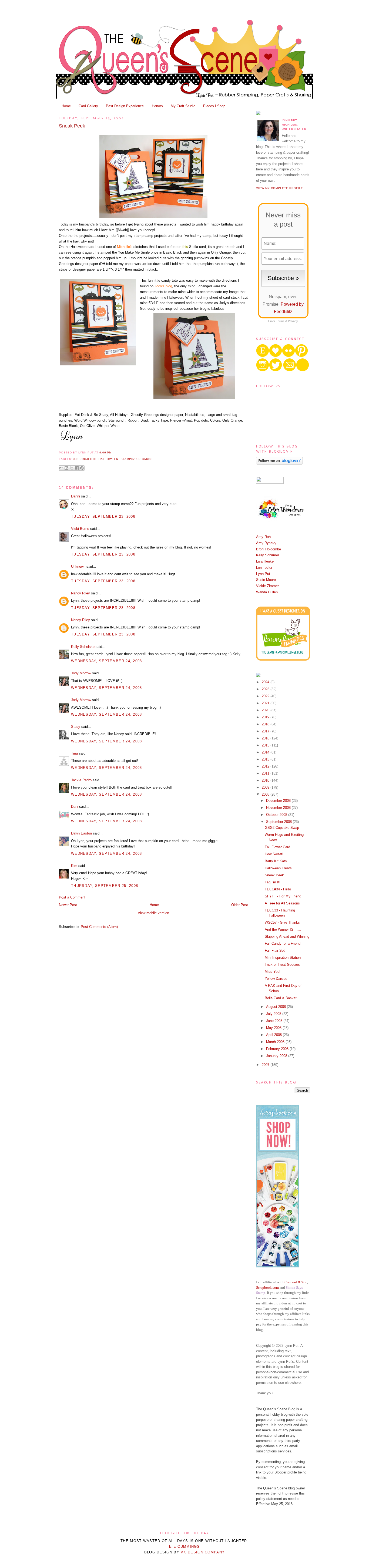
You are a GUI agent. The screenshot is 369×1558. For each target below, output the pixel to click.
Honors (157, 106)
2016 (266, 738)
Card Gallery (88, 106)
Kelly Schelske (83, 647)
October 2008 (277, 815)
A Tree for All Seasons (282, 903)
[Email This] (61, 468)
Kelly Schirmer (267, 555)
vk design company (203, 1552)
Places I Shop (214, 106)
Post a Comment (72, 897)
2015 (266, 745)
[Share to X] (71, 468)
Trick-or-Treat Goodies (282, 965)
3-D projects (84, 458)
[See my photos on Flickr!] (270, 482)
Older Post (239, 905)
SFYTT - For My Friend (283, 896)
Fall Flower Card (277, 847)
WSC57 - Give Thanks (282, 922)
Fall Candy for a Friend (282, 943)
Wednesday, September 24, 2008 (106, 661)
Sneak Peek (72, 126)
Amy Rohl (263, 537)
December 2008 (279, 801)
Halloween (108, 458)
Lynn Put (263, 574)
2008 (266, 794)
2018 (266, 724)
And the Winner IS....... (283, 929)
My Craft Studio (183, 106)
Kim (74, 866)
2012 (266, 766)
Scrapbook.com (267, 1288)
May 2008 (274, 1028)
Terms (280, 321)
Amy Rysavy (266, 543)
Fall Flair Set (275, 950)
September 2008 (279, 822)
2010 (266, 780)
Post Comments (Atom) (99, 927)
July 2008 (274, 1014)
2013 (266, 759)
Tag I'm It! (272, 882)
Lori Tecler (264, 568)
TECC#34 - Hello (278, 889)
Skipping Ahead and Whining (287, 936)
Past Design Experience (125, 106)
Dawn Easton (81, 833)
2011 (266, 773)
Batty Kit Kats (276, 861)
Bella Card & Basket (281, 998)
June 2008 (274, 1021)
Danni (75, 496)
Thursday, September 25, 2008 (104, 886)
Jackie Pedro (81, 780)
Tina (74, 753)
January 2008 (277, 1056)
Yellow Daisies (276, 979)
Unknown (78, 566)
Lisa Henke (265, 561)
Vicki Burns (80, 529)
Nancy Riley (80, 593)
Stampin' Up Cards (137, 458)
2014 (266, 752)
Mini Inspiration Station (283, 957)
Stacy (75, 727)
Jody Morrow (81, 673)
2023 (266, 689)
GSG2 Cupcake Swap (282, 828)
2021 (266, 703)
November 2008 (279, 808)
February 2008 (278, 1049)
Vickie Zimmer (267, 586)
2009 (266, 787)
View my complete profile (279, 188)
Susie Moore (266, 580)
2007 (266, 1065)
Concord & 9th (295, 1282)
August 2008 (276, 1007)
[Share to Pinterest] (82, 468)
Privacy (293, 321)
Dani (74, 807)
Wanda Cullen (267, 592)
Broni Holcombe (268, 549)
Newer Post (68, 905)
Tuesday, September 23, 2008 (103, 516)
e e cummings (184, 1546)
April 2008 (274, 1035)
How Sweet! (274, 854)
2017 (266, 731)
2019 (266, 717)
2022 (266, 696)
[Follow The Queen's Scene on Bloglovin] (279, 463)
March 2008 (276, 1042)
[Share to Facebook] (76, 468)
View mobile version (153, 913)
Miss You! (272, 972)
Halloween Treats (278, 868)
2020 (266, 710)
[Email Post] (113, 452)
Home (66, 106)
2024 (266, 682)
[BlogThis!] (66, 468)
